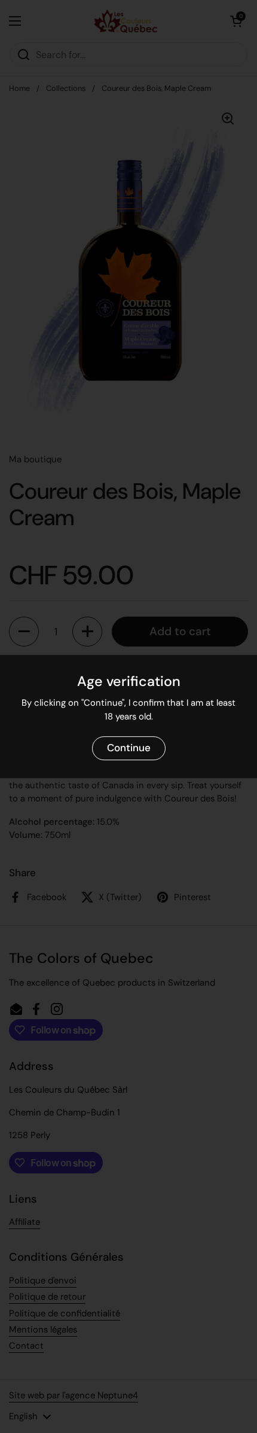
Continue (129, 748)
